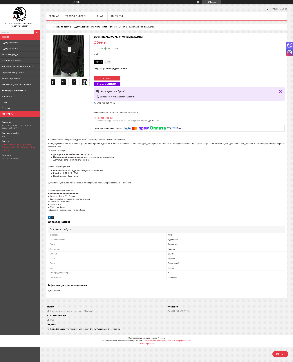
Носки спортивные (11, 78)
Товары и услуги (75, 16)
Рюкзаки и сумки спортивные (16, 84)
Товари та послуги (62, 27)
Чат (282, 354)
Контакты (117, 16)
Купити (106, 78)
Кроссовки (7, 96)
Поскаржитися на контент (155, 341)
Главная (54, 16)
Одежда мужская (10, 42)
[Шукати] (37, 32)
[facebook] (49, 218)
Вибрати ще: (110, 68)
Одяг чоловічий (81, 27)
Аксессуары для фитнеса (14, 90)
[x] (52, 218)
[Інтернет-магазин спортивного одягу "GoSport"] (19, 14)
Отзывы (6, 108)
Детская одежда (10, 54)
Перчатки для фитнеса (13, 72)
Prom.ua (161, 338)
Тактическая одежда (12, 60)
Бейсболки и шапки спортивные (17, 66)
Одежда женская (10, 48)
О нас (4, 102)
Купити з (101, 84)
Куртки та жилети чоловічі (104, 27)
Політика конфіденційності (179, 341)
